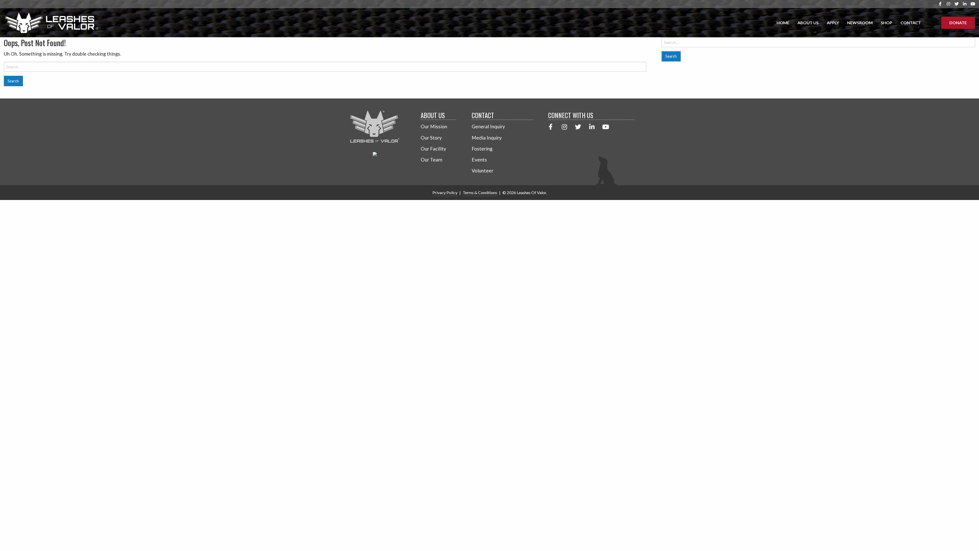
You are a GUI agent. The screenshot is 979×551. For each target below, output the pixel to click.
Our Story (431, 138)
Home (783, 22)
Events (479, 159)
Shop (886, 22)
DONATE (958, 22)
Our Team (431, 159)
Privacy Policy (444, 192)
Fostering (482, 149)
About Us (808, 22)
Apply (833, 22)
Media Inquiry (487, 138)
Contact (910, 22)
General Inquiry (488, 126)
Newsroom (860, 22)
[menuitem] (782, 23)
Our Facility (433, 149)
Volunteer (482, 170)
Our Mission (434, 126)
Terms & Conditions (480, 192)
